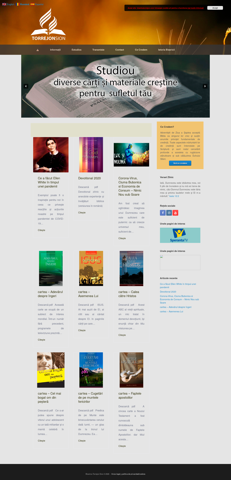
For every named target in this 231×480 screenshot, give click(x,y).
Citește (41, 230)
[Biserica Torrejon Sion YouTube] (175, 213)
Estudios (76, 49)
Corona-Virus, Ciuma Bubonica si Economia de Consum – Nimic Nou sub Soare (179, 299)
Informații (55, 49)
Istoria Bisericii (166, 49)
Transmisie (98, 49)
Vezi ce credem (180, 163)
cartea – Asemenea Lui (171, 311)
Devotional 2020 (168, 291)
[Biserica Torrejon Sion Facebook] (163, 213)
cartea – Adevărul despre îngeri (175, 307)
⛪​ (37, 49)
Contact (119, 49)
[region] (115, 86)
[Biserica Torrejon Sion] (48, 24)
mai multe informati (195, 8)
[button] (115, 86)
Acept (215, 7)
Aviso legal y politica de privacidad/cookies (128, 474)
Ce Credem (141, 49)
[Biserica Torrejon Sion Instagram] (169, 213)
